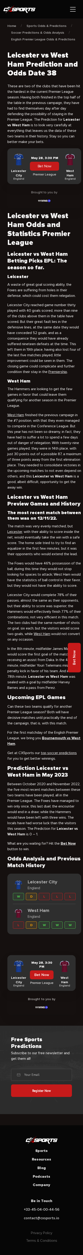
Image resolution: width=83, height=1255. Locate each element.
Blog (41, 1168)
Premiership (57, 372)
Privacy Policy (41, 1233)
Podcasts (41, 1176)
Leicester (14, 531)
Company (41, 1185)
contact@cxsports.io (41, 1218)
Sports (41, 1150)
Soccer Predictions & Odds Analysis (37, 33)
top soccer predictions (59, 753)
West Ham (15, 415)
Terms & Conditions (41, 1240)
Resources (41, 1159)
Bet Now (44, 166)
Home (11, 26)
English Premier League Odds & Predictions (43, 39)
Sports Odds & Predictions (46, 26)
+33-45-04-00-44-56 (41, 1209)
